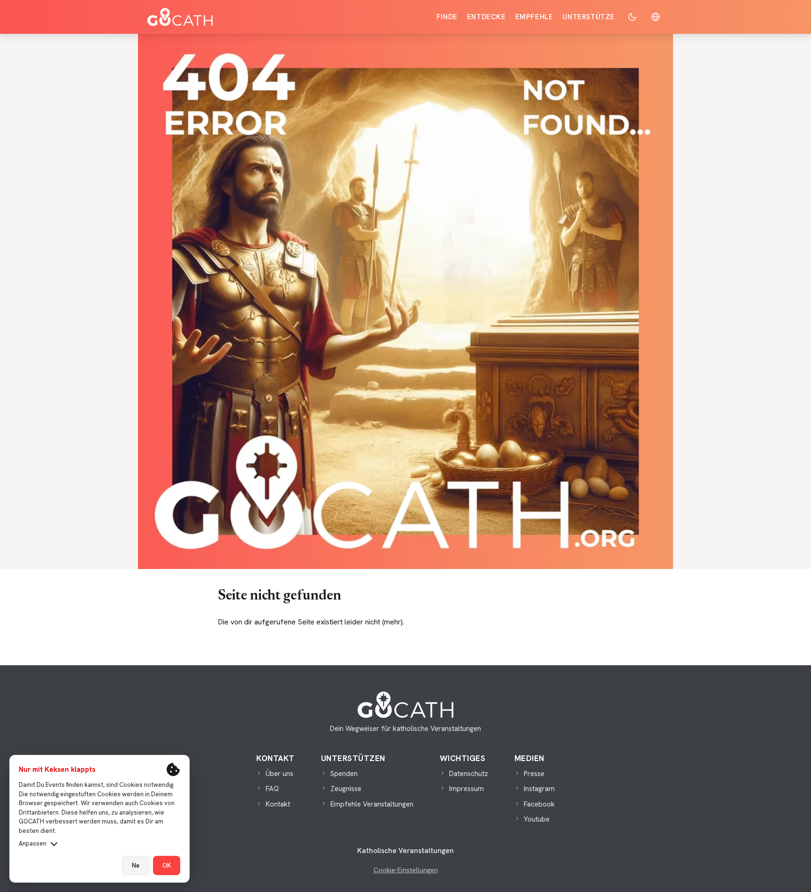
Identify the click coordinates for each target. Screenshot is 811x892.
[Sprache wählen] (656, 17)
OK (166, 865)
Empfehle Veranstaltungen (371, 804)
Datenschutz (468, 773)
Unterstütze (588, 17)
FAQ (272, 788)
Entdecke (486, 17)
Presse (534, 773)
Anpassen (32, 843)
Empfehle (534, 17)
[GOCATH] (180, 17)
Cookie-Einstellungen (406, 870)
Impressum (466, 788)
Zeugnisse (345, 788)
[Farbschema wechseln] (632, 17)
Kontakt (278, 804)
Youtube (537, 819)
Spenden (344, 773)
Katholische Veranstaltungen (405, 850)
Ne (135, 865)
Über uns (279, 773)
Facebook (539, 804)
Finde (447, 17)
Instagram (539, 788)
